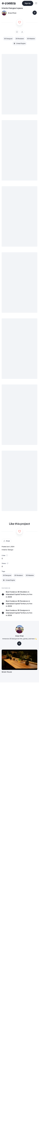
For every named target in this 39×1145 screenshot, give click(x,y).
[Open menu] (36, 3)
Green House (7, 672)
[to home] (9, 3)
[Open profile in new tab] (4, 13)
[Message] (35, 13)
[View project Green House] (19, 660)
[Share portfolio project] (22, 32)
